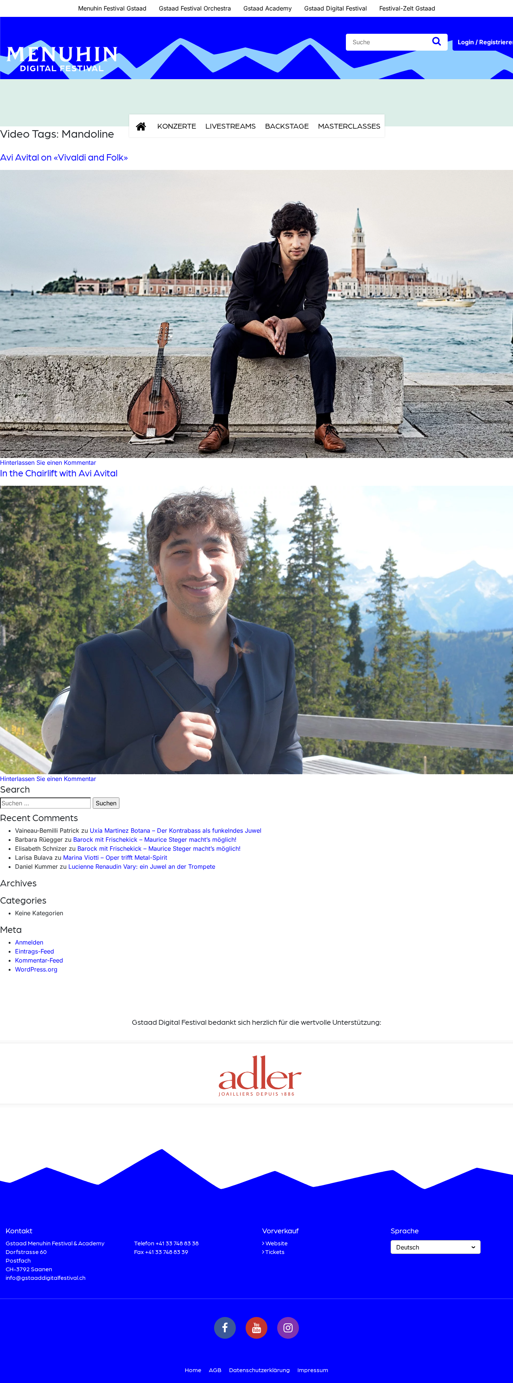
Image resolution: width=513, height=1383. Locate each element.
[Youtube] (256, 1328)
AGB (215, 1370)
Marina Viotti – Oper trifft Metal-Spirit (115, 857)
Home (193, 1370)
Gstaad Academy (267, 8)
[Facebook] (225, 1328)
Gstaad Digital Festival (335, 8)
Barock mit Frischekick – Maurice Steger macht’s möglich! (155, 839)
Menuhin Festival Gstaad (112, 8)
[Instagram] (288, 1328)
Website (277, 1243)
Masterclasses (349, 126)
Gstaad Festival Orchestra (195, 8)
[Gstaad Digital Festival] (62, 77)
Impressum (312, 1370)
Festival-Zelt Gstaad (407, 8)
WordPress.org (36, 969)
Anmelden (29, 942)
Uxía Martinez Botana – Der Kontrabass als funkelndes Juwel (175, 830)
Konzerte (176, 126)
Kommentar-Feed (39, 960)
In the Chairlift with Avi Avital (59, 473)
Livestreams (230, 126)
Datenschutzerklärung (259, 1370)
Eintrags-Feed (34, 951)
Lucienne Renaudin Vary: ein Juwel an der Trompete (141, 866)
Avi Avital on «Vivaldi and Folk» (64, 157)
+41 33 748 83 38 (177, 1243)
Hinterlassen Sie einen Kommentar (48, 462)
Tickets (275, 1251)
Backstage (287, 126)
